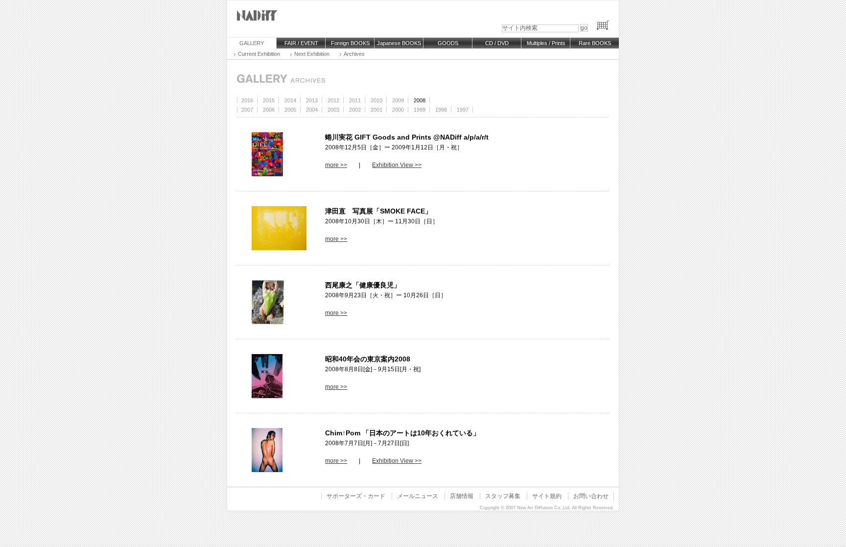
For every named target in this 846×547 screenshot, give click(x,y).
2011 (355, 100)
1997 (463, 110)
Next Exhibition (311, 54)
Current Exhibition (259, 54)
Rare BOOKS (595, 43)
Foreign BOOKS (350, 43)
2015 (269, 100)
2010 (376, 100)
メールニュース (417, 496)
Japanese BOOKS (399, 43)
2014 (290, 100)
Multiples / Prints (546, 43)
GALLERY (251, 43)
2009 (398, 100)
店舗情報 (461, 496)
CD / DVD (497, 43)
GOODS (448, 43)
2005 (290, 110)
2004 (312, 110)
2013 (312, 100)
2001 (376, 110)
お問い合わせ (591, 496)
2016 (247, 100)
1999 (419, 110)
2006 (269, 110)
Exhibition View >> (397, 165)
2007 (247, 110)
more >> (336, 165)
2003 (333, 110)
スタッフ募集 (502, 496)
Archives (354, 54)
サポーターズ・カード (356, 496)
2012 (333, 100)
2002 (355, 110)
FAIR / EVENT (301, 43)
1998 (441, 110)
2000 (398, 110)
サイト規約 (547, 496)
